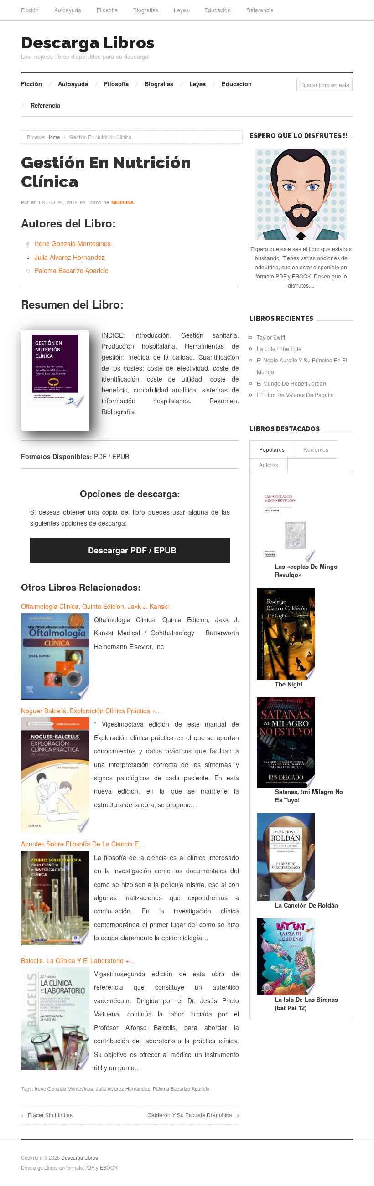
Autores (268, 465)
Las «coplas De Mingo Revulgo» (306, 570)
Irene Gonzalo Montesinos (73, 243)
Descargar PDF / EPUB (132, 550)
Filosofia (107, 10)
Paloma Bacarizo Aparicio (72, 270)
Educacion (217, 10)
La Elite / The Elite (279, 348)
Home (53, 136)
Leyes (181, 10)
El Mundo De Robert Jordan (291, 383)
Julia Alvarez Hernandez (70, 257)
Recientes (315, 449)
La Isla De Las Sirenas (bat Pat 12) (306, 1003)
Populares (272, 449)
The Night (288, 684)
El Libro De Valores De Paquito (295, 394)
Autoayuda (67, 10)
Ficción (30, 10)
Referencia (260, 10)
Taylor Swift (271, 337)
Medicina (122, 202)
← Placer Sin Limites (47, 1115)
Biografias (145, 10)
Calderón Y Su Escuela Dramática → (193, 1115)
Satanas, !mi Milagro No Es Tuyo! (309, 795)
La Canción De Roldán (306, 905)
